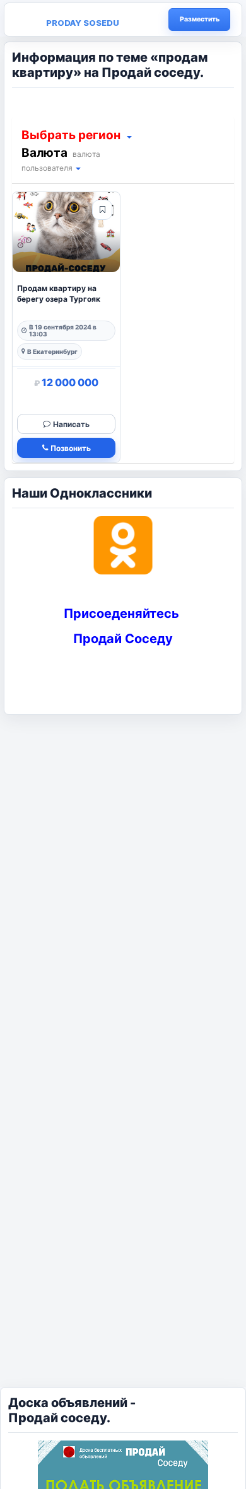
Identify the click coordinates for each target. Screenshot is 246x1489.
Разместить (200, 19)
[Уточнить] (129, 136)
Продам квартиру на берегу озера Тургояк (58, 293)
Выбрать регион (70, 135)
